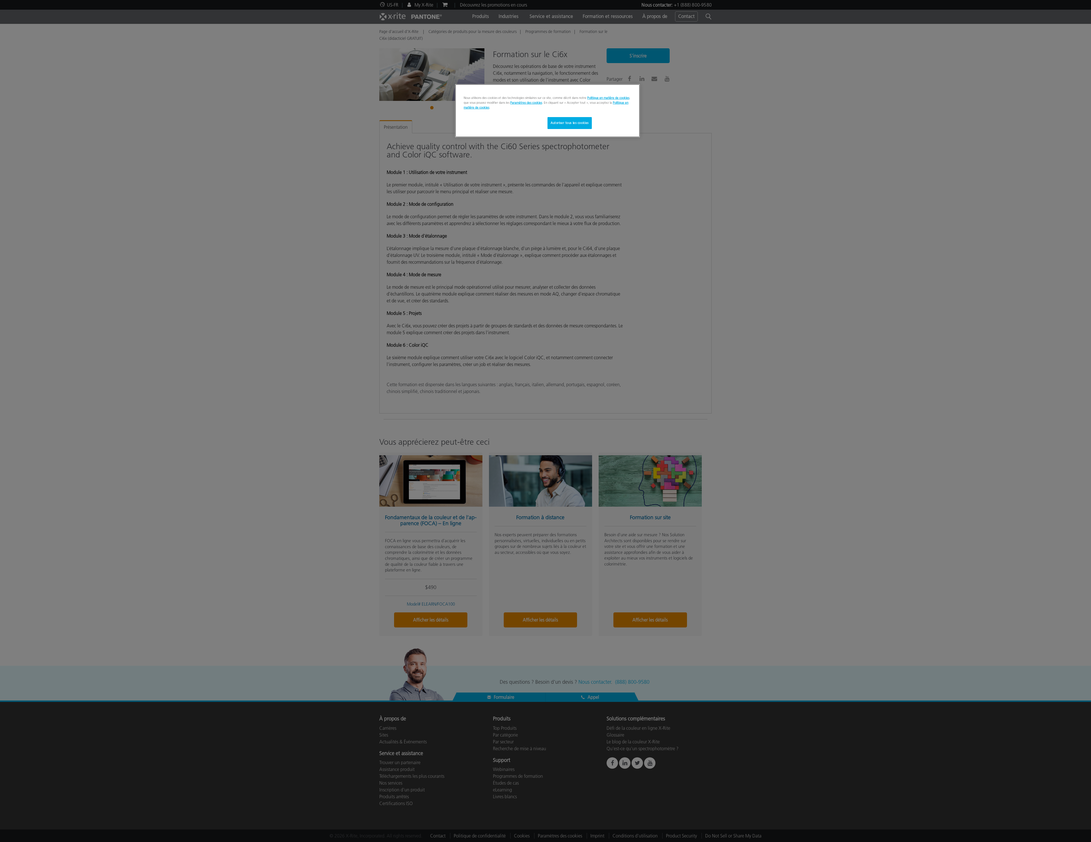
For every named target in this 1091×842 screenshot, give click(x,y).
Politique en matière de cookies (608, 98)
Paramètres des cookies (526, 103)
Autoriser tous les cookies (570, 123)
